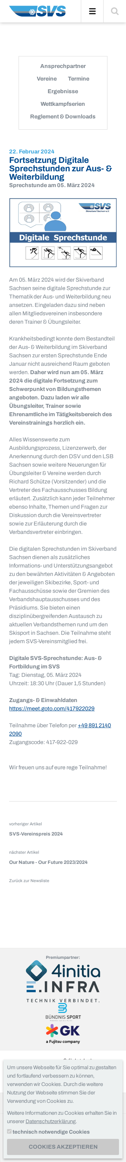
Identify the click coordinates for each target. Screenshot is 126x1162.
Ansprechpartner (63, 66)
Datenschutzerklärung (51, 1121)
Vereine (47, 79)
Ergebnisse (63, 91)
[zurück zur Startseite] (37, 14)
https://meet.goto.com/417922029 (51, 708)
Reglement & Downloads (63, 116)
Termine (78, 79)
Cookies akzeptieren (63, 1147)
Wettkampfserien (63, 104)
